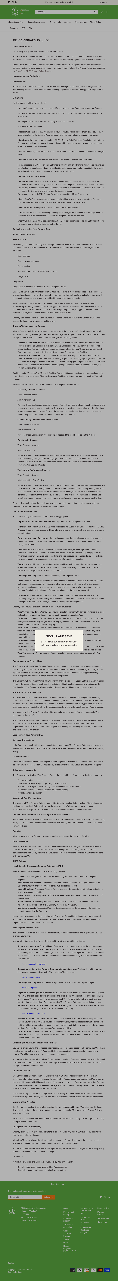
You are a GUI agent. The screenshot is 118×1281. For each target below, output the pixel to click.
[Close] (79, 633)
